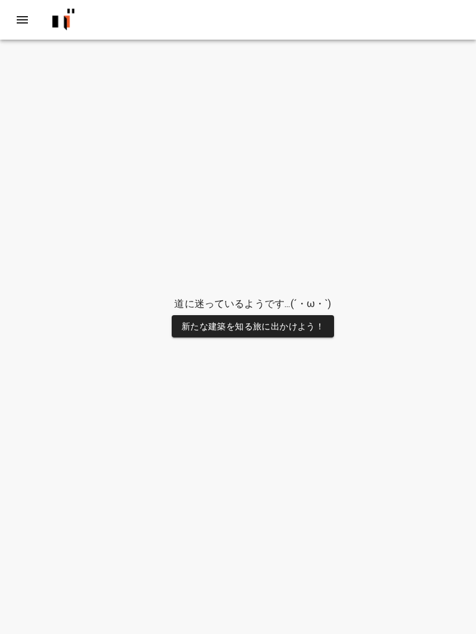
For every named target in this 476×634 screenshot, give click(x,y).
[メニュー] (22, 20)
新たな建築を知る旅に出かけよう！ (253, 326)
